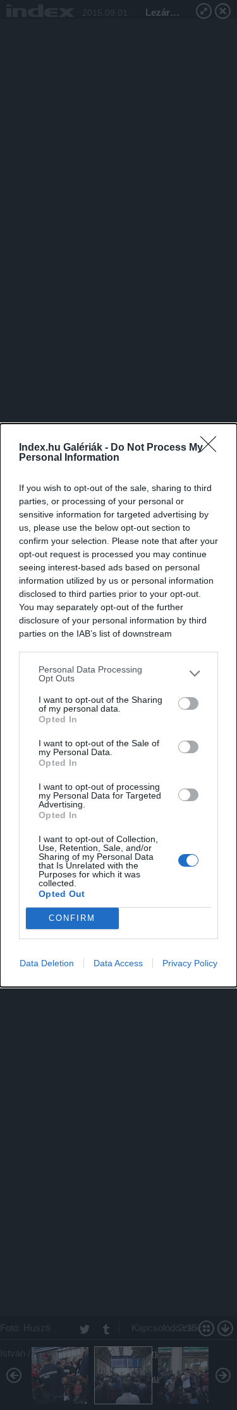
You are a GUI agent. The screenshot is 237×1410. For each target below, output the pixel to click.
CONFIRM (72, 918)
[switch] (188, 703)
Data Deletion (47, 963)
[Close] (212, 448)
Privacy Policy (189, 963)
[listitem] (118, 674)
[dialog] (118, 705)
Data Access (118, 963)
